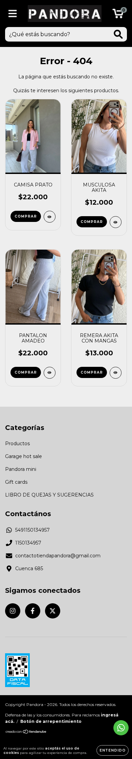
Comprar (26, 216)
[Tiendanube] (26, 732)
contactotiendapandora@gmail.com (58, 556)
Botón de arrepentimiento (51, 721)
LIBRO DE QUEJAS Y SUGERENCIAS (49, 495)
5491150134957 (32, 530)
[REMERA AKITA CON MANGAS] (116, 373)
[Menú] (12, 14)
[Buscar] (118, 34)
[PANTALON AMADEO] (50, 373)
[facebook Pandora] (32, 610)
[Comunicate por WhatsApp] (121, 727)
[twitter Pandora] (52, 610)
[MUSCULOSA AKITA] (116, 222)
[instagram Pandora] (12, 610)
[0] (118, 15)
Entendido (113, 750)
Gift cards (16, 482)
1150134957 (28, 543)
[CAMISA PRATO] (50, 217)
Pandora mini (20, 469)
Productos (17, 443)
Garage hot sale (23, 456)
